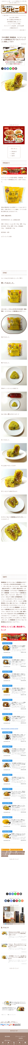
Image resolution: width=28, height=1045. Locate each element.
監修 (9, 851)
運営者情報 (7, 1036)
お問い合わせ (7, 1040)
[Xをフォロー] (8, 901)
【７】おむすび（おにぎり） (16, 849)
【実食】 (13, 153)
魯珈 (8, 853)
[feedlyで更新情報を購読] (19, 901)
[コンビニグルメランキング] (17, 1024)
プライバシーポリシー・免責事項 (20, 1037)
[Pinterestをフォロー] (17, 901)
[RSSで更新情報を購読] (22, 901)
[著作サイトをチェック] (5, 901)
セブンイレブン (6, 849)
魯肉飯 (4, 853)
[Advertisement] (14, 108)
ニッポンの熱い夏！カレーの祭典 (17, 853)
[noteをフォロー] (14, 901)
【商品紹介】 (14, 151)
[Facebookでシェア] (5, 68)
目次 (12, 148)
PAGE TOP (14, 1030)
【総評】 (13, 155)
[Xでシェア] (2, 68)
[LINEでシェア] (10, 68)
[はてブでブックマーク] (8, 68)
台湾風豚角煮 (5, 855)
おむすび (4, 851)
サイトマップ (21, 1040)
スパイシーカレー (21, 851)
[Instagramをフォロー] (11, 901)
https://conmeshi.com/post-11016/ (9, 728)
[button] (16, 68)
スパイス (13, 851)
